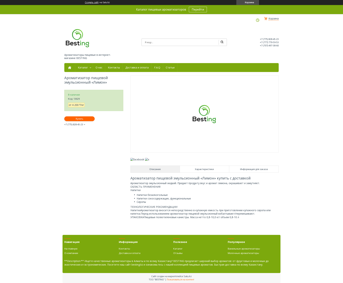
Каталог (83, 67)
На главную (71, 248)
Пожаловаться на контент (180, 279)
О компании (71, 253)
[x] (147, 159)
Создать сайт (92, 2)
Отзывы (178, 253)
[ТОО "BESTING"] (77, 38)
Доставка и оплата (137, 67)
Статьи (170, 67)
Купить (79, 118)
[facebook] (137, 159)
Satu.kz (188, 276)
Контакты (114, 67)
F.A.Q (157, 67)
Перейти (198, 9)
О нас (99, 67)
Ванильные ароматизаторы (244, 248)
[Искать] (222, 42)
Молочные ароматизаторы (243, 253)
